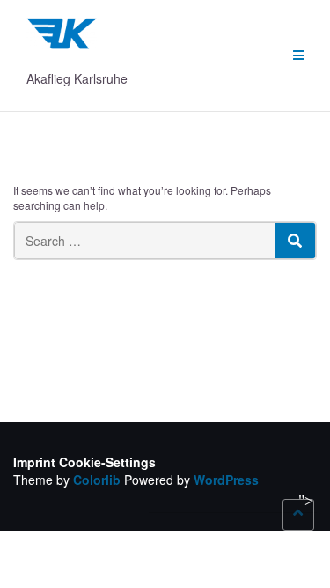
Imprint (34, 462)
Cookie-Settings (107, 462)
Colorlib (97, 479)
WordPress (226, 479)
